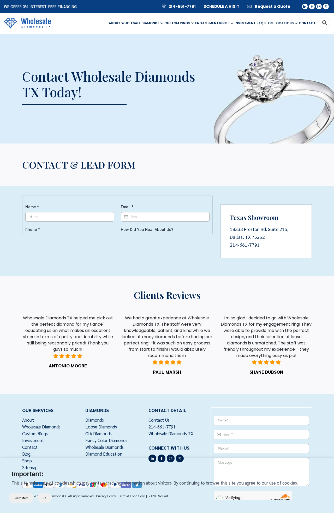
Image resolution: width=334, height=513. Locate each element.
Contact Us (159, 420)
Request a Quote (272, 6)
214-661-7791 (182, 6)
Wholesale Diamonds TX (170, 433)
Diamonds (94, 420)
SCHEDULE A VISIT (221, 6)
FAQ (260, 23)
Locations (285, 23)
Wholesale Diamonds (140, 23)
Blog (268, 23)
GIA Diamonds (98, 433)
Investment (245, 23)
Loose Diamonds (101, 427)
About (114, 23)
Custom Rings (177, 23)
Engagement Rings (212, 23)
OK (44, 497)
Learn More (21, 497)
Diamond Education (103, 454)
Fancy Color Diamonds (106, 440)
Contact (307, 23)
